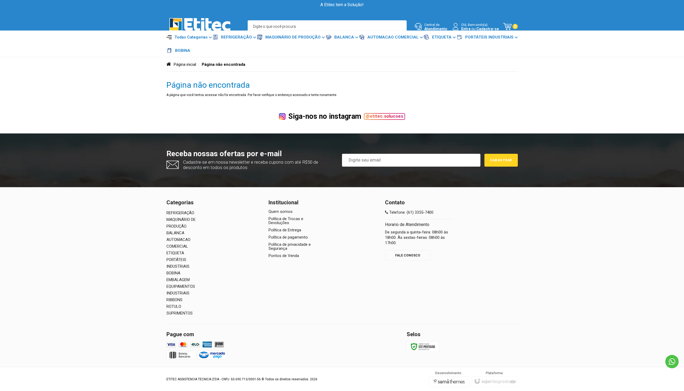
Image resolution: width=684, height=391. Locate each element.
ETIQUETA (175, 253)
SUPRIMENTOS (179, 313)
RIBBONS (174, 299)
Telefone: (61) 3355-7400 (410, 212)
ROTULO (173, 306)
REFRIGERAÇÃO (180, 212)
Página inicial (185, 64)
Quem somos (281, 212)
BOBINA (173, 273)
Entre (466, 29)
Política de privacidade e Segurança (290, 247)
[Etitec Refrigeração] (199, 26)
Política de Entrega (285, 230)
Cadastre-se (487, 29)
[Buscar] (400, 26)
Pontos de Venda (284, 256)
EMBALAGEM (178, 279)
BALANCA (175, 233)
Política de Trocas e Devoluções (286, 221)
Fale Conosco (407, 255)
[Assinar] (501, 160)
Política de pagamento (288, 237)
